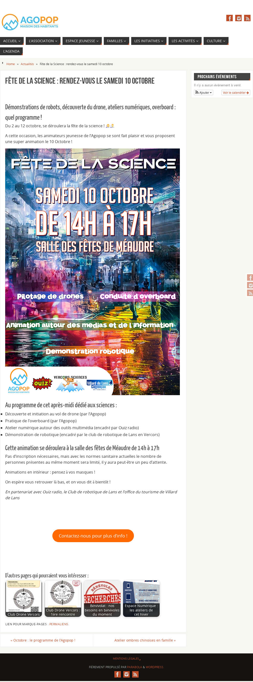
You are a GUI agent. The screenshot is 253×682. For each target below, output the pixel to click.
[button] (203, 92)
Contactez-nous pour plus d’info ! (93, 536)
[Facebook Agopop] (229, 18)
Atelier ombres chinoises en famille (145, 640)
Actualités (27, 64)
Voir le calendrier (234, 92)
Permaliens (58, 624)
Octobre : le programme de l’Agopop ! (43, 640)
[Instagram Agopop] (238, 18)
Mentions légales (126, 658)
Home (10, 64)
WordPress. (155, 667)
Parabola (134, 667)
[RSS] (247, 18)
